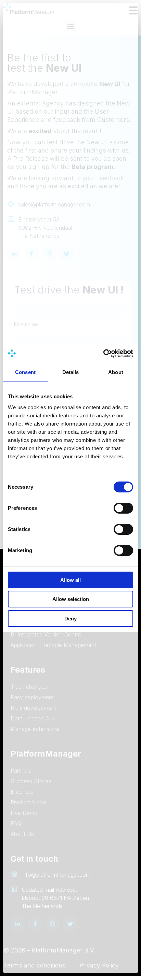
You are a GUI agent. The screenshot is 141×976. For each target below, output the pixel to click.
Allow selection (70, 599)
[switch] (123, 508)
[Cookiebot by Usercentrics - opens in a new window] (103, 353)
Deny (70, 618)
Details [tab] (70, 372)
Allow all (70, 580)
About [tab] (115, 372)
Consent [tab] (25, 372)
